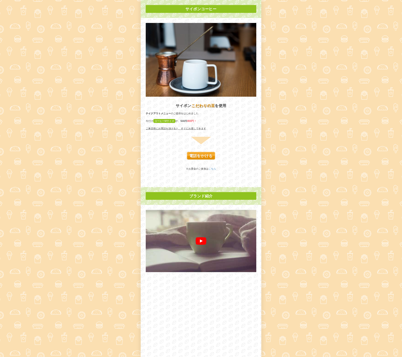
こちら (212, 168)
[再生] (201, 241)
